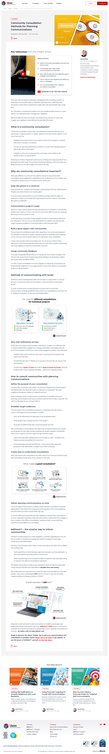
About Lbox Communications (59, 727)
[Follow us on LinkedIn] (101, 724)
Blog (51, 732)
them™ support (79, 732)
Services (25, 3)
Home (4, 8)
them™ (30, 727)
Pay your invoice (78, 727)
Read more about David (87, 77)
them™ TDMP (46, 626)
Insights (59, 3)
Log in (75, 729)
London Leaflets (32, 734)
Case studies (54, 734)
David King (84, 59)
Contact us (53, 736)
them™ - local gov (33, 729)
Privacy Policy (7, 751)
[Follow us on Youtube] (104, 724)
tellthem (16, 8)
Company (35, 3)
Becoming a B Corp (56, 729)
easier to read (28, 367)
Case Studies (48, 3)
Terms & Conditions (17, 751)
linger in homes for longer (52, 367)
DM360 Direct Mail (32, 732)
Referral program (78, 734)
